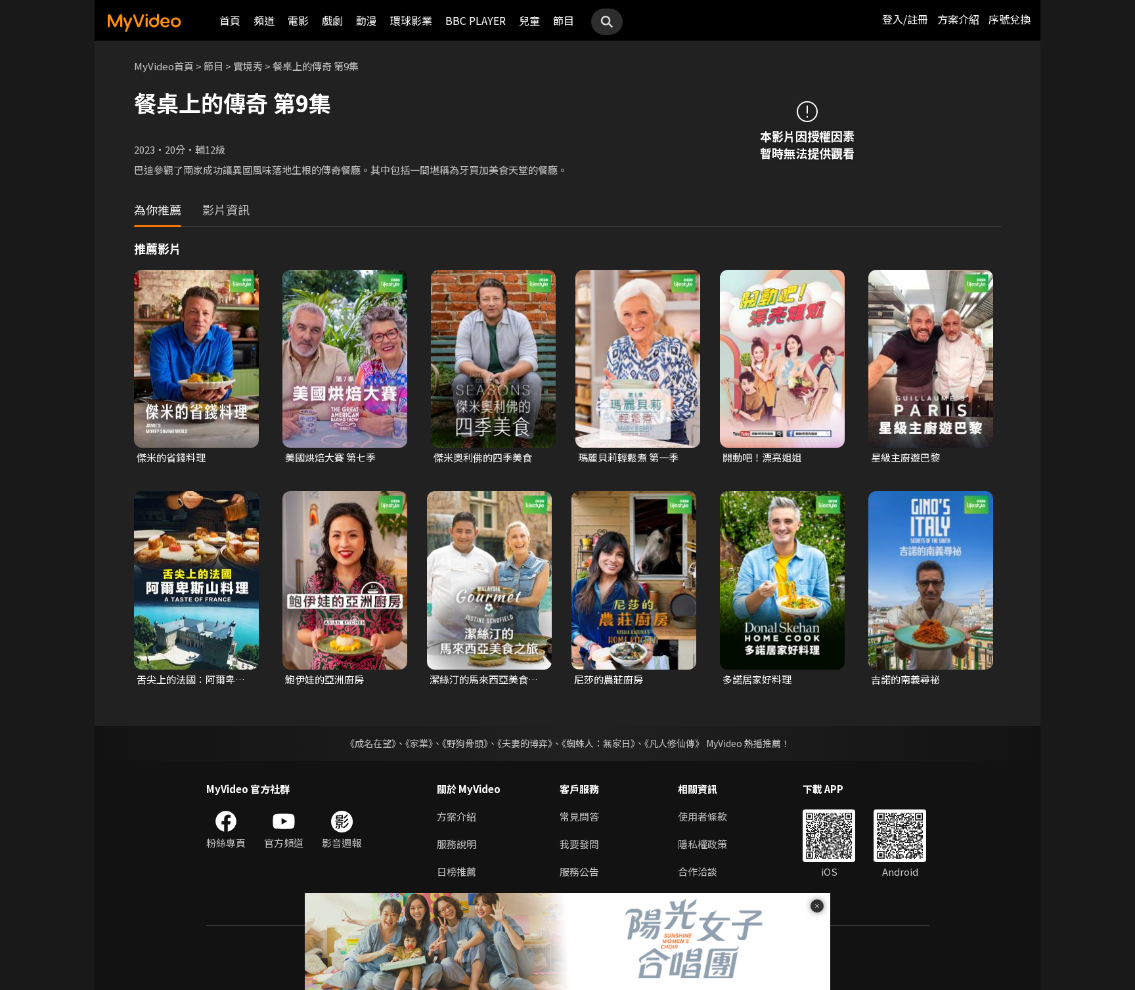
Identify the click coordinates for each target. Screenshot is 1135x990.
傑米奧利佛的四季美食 (483, 457)
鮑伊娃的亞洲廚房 (324, 679)
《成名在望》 (370, 743)
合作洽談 (697, 871)
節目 (563, 20)
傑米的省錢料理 (171, 457)
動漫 (366, 20)
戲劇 (332, 20)
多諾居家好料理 (757, 679)
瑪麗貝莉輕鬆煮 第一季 (628, 457)
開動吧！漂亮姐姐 (762, 457)
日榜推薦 (456, 871)
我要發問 (579, 844)
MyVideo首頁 (164, 66)
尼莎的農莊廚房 (608, 679)
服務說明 (456, 844)
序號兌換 (1010, 19)
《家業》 (419, 743)
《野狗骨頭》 (465, 743)
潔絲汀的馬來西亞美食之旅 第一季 (484, 679)
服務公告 (579, 871)
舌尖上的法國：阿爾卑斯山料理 (191, 679)
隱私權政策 (702, 844)
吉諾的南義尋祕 (905, 679)
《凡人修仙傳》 (674, 743)
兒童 (529, 20)
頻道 (264, 20)
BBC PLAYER (475, 20)
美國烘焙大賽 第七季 (330, 457)
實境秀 (248, 66)
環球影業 (411, 20)
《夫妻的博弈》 (524, 743)
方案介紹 (958, 19)
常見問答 (579, 816)
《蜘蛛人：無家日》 (598, 743)
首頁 (229, 20)
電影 (298, 20)
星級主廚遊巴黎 (905, 457)
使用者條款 (702, 816)
